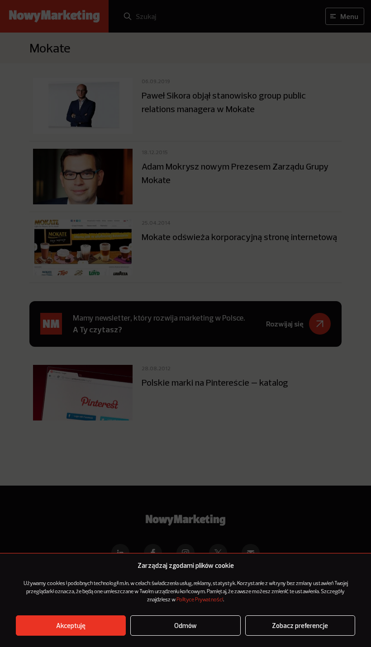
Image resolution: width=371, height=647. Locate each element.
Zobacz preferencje (300, 625)
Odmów (185, 625)
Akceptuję (71, 625)
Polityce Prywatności (199, 600)
